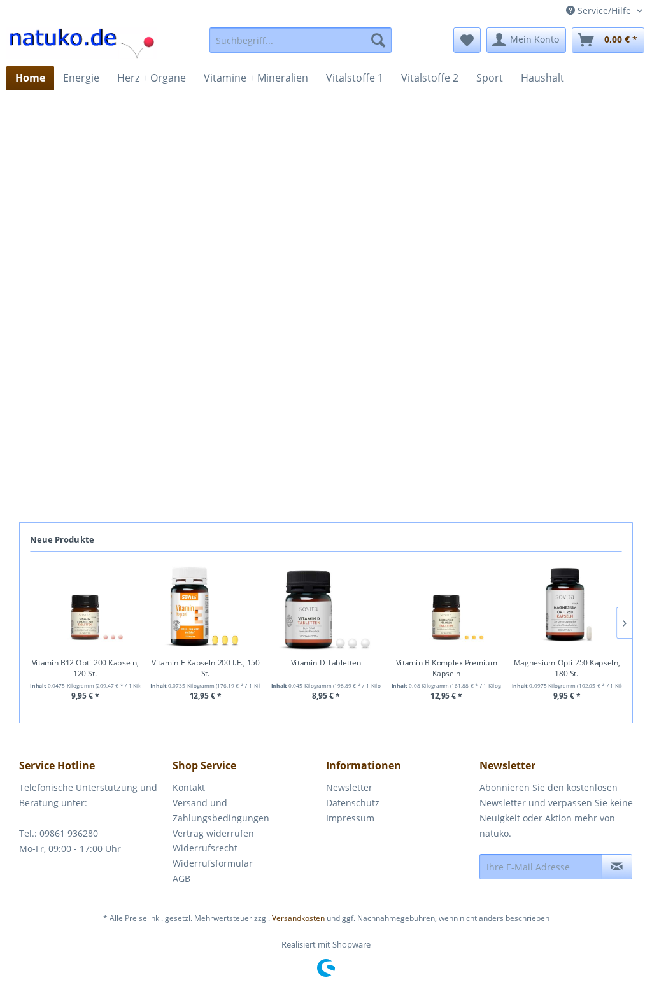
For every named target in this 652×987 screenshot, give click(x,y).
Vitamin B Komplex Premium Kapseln (446, 668)
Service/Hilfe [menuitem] (604, 10)
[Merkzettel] (467, 40)
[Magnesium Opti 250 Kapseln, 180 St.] (567, 607)
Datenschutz (352, 803)
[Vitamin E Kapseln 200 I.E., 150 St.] (206, 607)
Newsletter (349, 787)
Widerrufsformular (213, 863)
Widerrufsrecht (205, 848)
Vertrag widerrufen (213, 833)
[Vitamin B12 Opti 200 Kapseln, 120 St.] (85, 607)
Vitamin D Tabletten (326, 663)
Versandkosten (298, 917)
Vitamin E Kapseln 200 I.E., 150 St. (206, 668)
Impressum (350, 818)
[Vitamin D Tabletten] (326, 607)
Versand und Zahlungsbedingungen (221, 810)
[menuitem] (300, 40)
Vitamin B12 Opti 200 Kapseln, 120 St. (85, 668)
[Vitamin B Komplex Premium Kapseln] (447, 607)
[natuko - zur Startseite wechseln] (81, 43)
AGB (181, 878)
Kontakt (189, 787)
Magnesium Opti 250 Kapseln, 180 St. (567, 668)
